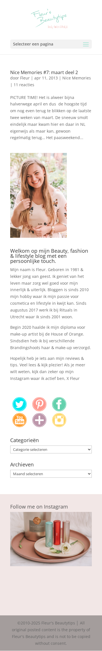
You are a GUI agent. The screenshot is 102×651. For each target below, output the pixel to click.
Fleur (25, 78)
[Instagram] (59, 425)
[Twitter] (19, 409)
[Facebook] (59, 409)
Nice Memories (76, 78)
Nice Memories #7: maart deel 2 (44, 72)
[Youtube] (19, 425)
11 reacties (24, 84)
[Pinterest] (39, 409)
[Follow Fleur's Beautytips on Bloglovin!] (39, 425)
